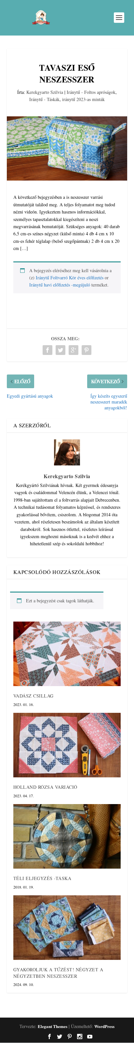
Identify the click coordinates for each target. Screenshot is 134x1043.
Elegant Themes (52, 1026)
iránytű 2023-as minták (83, 99)
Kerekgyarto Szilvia (44, 92)
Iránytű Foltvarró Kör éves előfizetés (69, 277)
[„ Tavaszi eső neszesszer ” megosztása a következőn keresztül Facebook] (47, 350)
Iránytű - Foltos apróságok (91, 92)
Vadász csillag (33, 696)
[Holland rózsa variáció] (67, 745)
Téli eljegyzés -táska (42, 878)
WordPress (104, 1026)
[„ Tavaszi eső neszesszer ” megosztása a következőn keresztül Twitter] (60, 350)
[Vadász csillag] (67, 654)
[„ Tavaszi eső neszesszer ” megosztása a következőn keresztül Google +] (73, 350)
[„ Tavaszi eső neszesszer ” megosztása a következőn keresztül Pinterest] (86, 350)
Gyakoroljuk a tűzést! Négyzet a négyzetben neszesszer (58, 972)
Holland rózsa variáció (45, 787)
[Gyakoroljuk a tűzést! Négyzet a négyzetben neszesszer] (67, 927)
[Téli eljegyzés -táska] (67, 836)
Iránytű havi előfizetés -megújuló (59, 285)
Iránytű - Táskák (44, 99)
